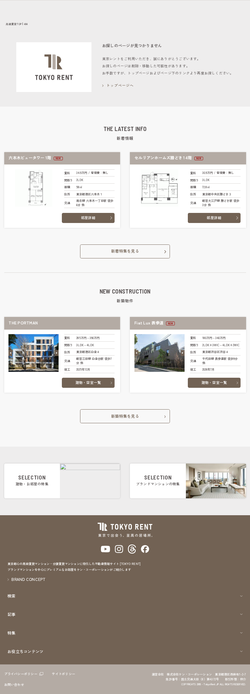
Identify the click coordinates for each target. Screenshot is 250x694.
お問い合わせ (14, 684)
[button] (10, 353)
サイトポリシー (63, 673)
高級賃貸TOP (13, 24)
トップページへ (120, 85)
